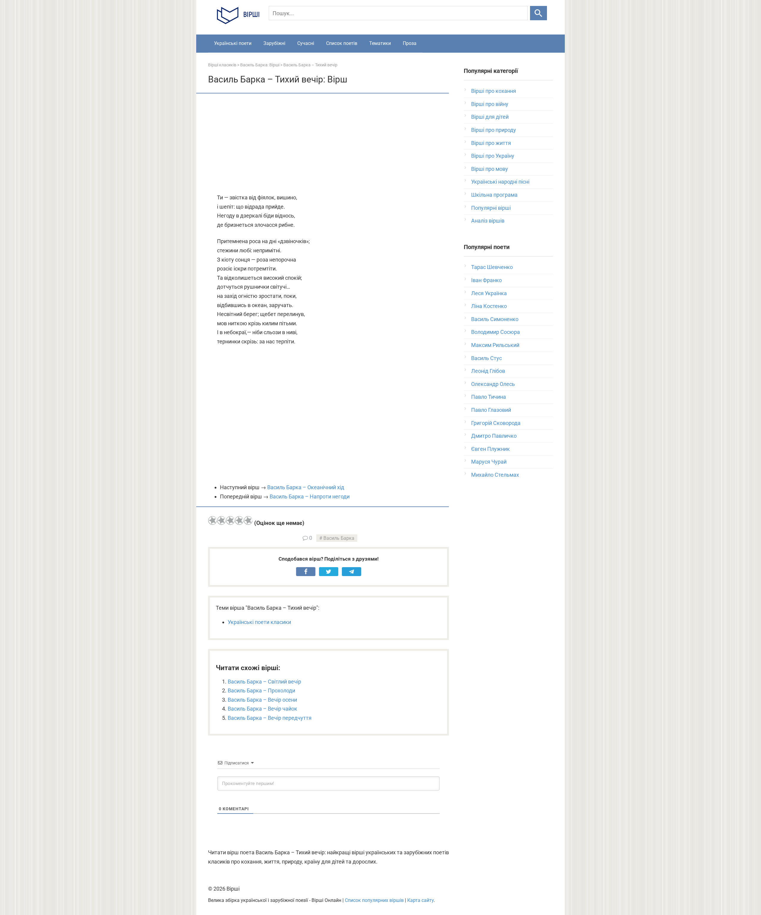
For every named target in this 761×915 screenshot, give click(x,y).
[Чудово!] (248, 520)
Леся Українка (489, 293)
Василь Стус (486, 358)
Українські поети (232, 43)
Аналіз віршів (487, 221)
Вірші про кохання (493, 91)
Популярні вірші (491, 208)
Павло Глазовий (491, 410)
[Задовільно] (230, 520)
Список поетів (341, 43)
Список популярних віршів (374, 900)
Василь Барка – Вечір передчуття (270, 718)
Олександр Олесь (493, 384)
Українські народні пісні (500, 182)
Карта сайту (420, 900)
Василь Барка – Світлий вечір (264, 681)
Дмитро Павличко (494, 436)
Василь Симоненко (494, 319)
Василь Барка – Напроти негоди (310, 496)
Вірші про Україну (492, 156)
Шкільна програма (494, 195)
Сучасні (305, 43)
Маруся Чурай (489, 462)
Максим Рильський (495, 345)
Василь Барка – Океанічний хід (305, 487)
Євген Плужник (490, 449)
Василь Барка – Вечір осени (262, 700)
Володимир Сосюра (495, 332)
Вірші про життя (491, 143)
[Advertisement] (328, 144)
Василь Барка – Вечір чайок (262, 709)
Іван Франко (486, 280)
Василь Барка (338, 538)
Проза (409, 43)
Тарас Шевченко (492, 267)
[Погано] (221, 520)
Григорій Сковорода (496, 423)
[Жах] (212, 520)
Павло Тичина (488, 397)
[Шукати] (538, 13)
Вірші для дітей (490, 117)
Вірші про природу (493, 130)
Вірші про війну (489, 104)
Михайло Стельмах (495, 475)
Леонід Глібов (488, 371)
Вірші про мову (489, 169)
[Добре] (239, 520)
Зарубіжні (274, 43)
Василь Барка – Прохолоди (261, 690)
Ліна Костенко (489, 306)
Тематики (380, 43)
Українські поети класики (259, 622)
